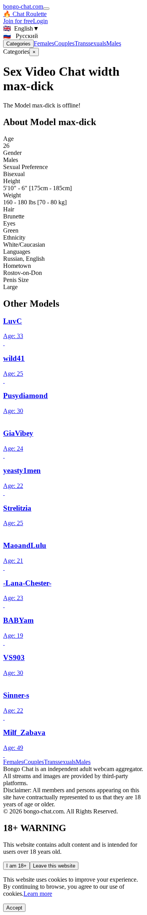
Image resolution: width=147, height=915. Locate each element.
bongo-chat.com (23, 6)
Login (40, 21)
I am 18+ (16, 866)
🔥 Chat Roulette (25, 14)
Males (113, 43)
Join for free (18, 21)
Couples (64, 43)
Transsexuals (90, 43)
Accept (14, 908)
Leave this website (54, 866)
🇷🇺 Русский (20, 36)
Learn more (38, 893)
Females (44, 43)
